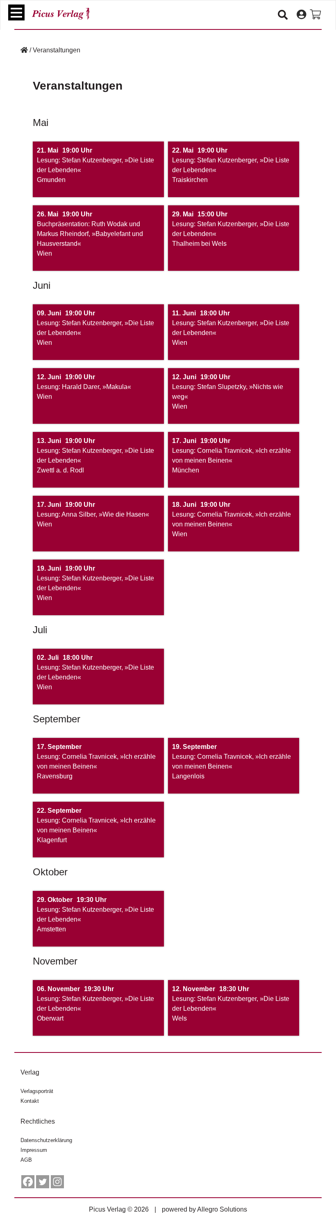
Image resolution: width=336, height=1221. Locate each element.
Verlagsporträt (36, 1091)
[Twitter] (42, 1181)
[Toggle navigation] (16, 12)
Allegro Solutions (222, 1209)
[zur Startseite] (61, 13)
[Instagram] (57, 1181)
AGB (26, 1160)
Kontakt (29, 1101)
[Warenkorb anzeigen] (315, 14)
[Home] (24, 50)
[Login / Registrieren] (301, 14)
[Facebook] (27, 1181)
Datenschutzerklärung (46, 1140)
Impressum (33, 1150)
